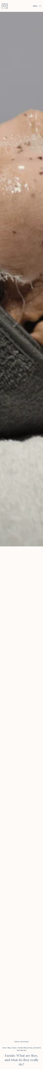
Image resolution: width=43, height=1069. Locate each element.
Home (4, 1048)
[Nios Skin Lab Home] (5, 6)
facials (14, 1048)
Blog (9, 1048)
